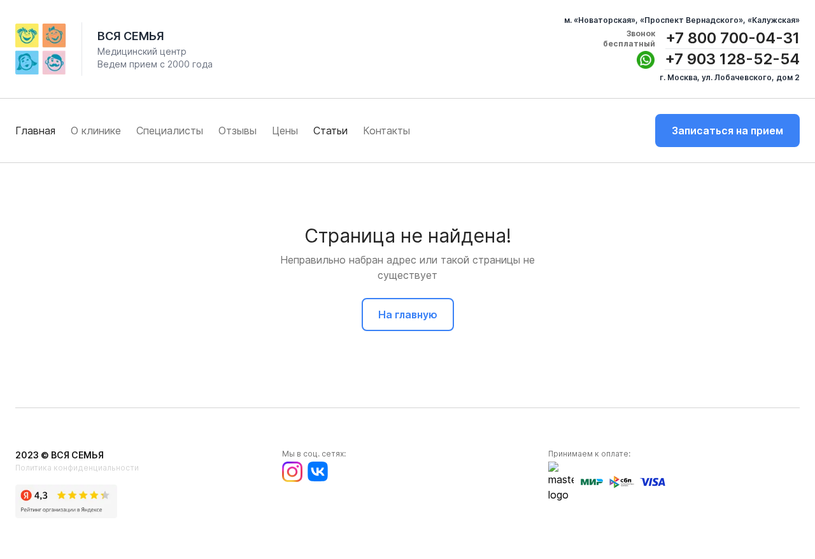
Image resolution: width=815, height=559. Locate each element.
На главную (407, 314)
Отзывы (237, 130)
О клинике (96, 130)
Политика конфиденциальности (77, 467)
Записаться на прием (727, 130)
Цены (285, 130)
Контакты (386, 130)
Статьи (330, 130)
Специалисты (169, 130)
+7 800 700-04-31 (732, 38)
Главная (35, 130)
